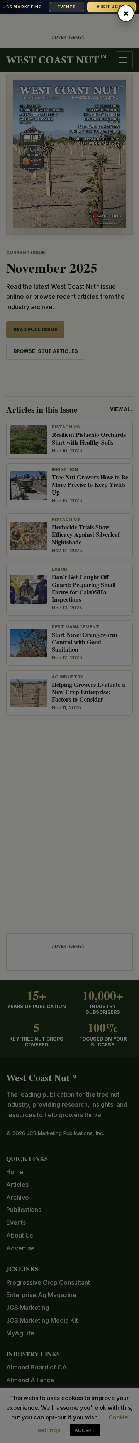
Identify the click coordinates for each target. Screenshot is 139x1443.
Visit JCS (111, 6)
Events (67, 7)
